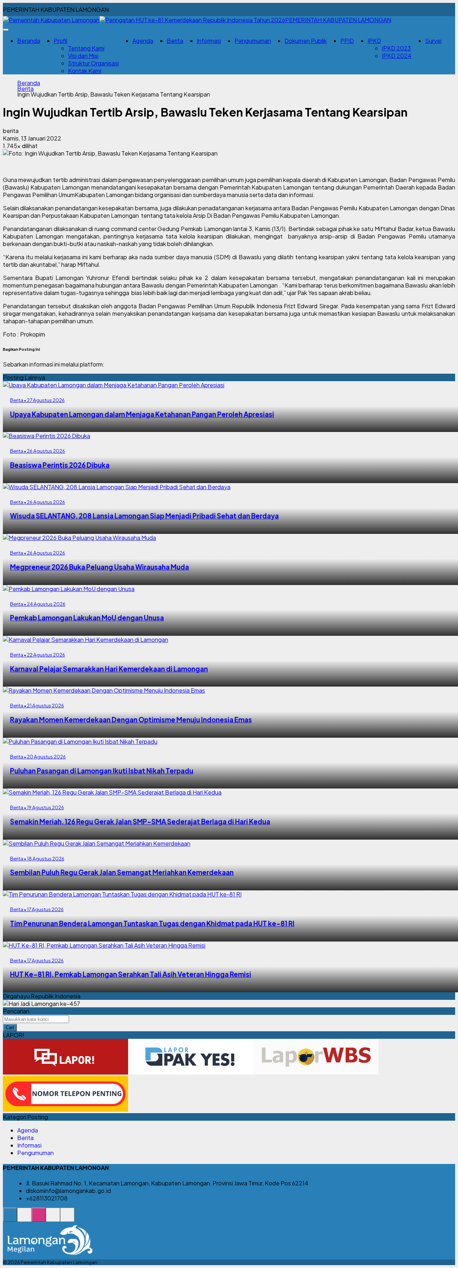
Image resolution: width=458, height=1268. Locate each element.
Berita (175, 40)
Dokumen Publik (305, 40)
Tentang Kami (86, 48)
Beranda (28, 40)
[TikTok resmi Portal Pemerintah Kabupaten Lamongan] (53, 1218)
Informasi (209, 40)
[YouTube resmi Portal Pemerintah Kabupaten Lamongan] (67, 1218)
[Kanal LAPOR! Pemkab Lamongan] (24, 1218)
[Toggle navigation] (6, 30)
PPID (347, 40)
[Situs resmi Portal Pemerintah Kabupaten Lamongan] (10, 1218)
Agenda (142, 40)
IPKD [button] (374, 40)
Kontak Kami (84, 70)
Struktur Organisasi (93, 63)
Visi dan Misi (83, 55)
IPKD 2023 (396, 48)
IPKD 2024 (396, 55)
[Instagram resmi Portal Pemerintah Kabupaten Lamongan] (38, 1218)
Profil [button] (60, 40)
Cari (10, 1027)
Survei (433, 40)
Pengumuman (252, 40)
